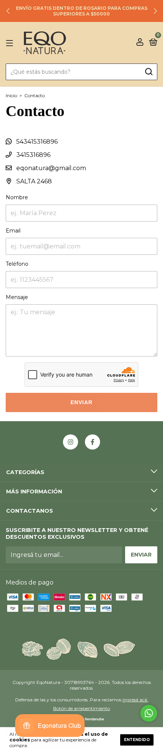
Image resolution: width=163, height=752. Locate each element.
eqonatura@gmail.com (51, 168)
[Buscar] (148, 72)
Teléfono (17, 263)
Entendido (137, 739)
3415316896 (32, 154)
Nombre (17, 197)
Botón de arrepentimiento (81, 708)
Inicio (11, 95)
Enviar (81, 402)
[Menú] (11, 43)
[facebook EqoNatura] (92, 442)
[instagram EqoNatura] (70, 442)
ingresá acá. (135, 699)
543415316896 (36, 141)
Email (13, 230)
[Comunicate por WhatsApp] (148, 713)
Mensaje (17, 297)
